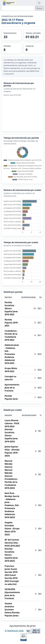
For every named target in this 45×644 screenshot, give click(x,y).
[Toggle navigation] (39, 3)
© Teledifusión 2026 (14, 630)
